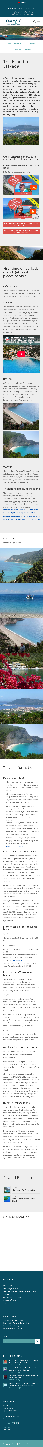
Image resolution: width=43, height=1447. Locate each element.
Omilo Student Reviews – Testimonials (16, 1323)
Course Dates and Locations (12, 1297)
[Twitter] (13, 1423)
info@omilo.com (15, 8)
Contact (5, 1405)
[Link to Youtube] (17, 13)
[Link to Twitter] (20, 13)
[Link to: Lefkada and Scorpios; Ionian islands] (7, 1199)
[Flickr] (5, 1428)
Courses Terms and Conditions (13, 1329)
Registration (7, 1294)
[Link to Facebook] (13, 13)
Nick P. (29, 1444)
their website (17, 960)
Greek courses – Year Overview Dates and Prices (19, 1291)
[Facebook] (5, 1423)
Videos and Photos (9, 1300)
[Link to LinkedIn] (28, 13)
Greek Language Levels (11, 1289)
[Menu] (38, 21)
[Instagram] (17, 1423)
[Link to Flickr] (24, 13)
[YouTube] (9, 1423)
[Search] (33, 21)
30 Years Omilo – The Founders (13, 1320)
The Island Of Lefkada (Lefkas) (24, 1190)
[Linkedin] (9, 1428)
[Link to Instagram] (32, 13)
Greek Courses (8, 1286)
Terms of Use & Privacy (11, 1326)
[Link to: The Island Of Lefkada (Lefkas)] (7, 1190)
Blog (4, 1303)
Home (5, 1283)
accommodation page (14, 846)
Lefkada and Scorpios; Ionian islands (23, 1200)
